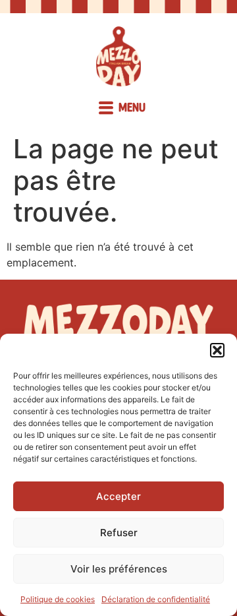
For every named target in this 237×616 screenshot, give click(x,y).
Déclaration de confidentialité (155, 599)
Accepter (118, 496)
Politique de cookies (57, 599)
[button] (217, 350)
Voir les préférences (118, 569)
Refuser (119, 532)
